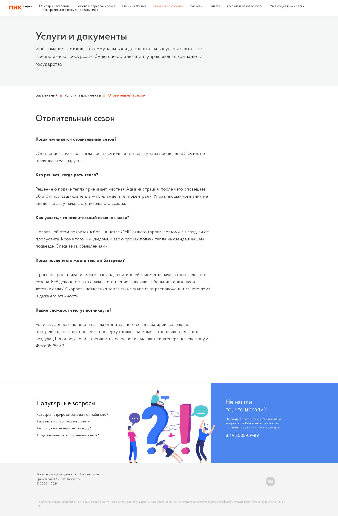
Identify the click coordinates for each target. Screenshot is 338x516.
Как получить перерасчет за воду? (64, 428)
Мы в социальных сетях (286, 6)
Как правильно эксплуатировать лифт (70, 10)
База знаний (46, 96)
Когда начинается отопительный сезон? (68, 435)
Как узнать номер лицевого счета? (64, 421)
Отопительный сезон (126, 96)
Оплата (214, 6)
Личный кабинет (134, 6)
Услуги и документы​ (168, 6)
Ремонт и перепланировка (96, 6)
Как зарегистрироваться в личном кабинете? (72, 415)
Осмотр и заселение (54, 6)
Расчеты (196, 6)
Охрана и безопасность (245, 6)
